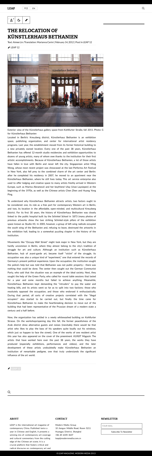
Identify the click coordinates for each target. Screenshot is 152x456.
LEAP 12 (87, 42)
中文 (26, 8)
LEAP (11, 8)
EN (33, 8)
